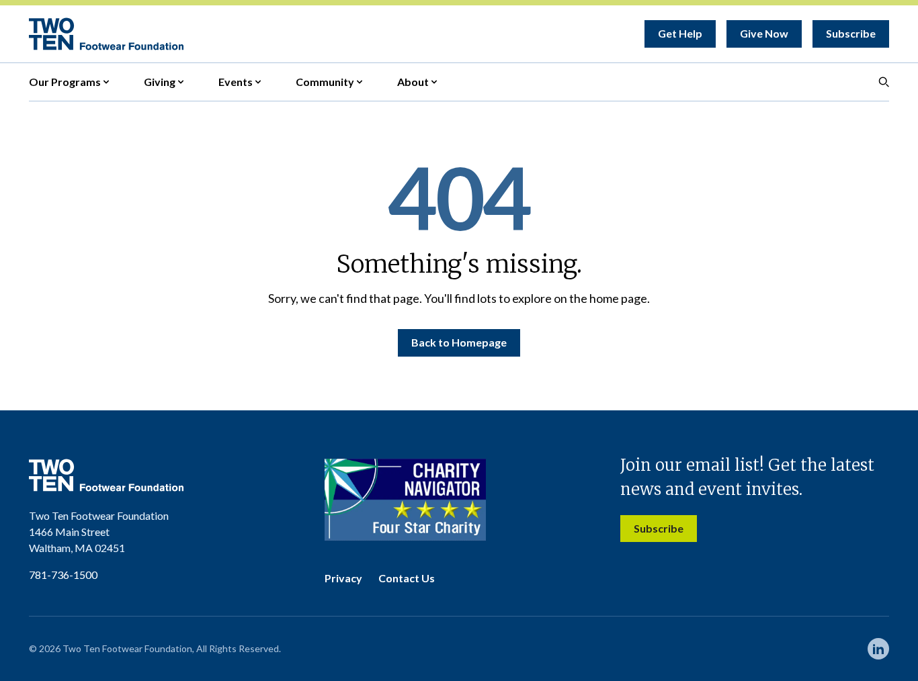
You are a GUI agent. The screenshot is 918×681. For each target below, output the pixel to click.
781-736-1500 (63, 574)
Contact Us (406, 578)
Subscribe (851, 33)
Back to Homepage (459, 342)
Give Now (764, 33)
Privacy (343, 578)
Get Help (680, 33)
